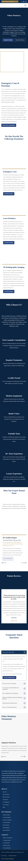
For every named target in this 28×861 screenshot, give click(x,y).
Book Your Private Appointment (8, 1)
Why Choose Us (6, 794)
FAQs (4, 807)
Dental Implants (6, 827)
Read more (14, 617)
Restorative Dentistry (7, 819)
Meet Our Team (6, 797)
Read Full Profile (8, 558)
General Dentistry (6, 822)
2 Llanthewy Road (7, 840)
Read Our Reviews (20, 40)
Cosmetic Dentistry (7, 817)
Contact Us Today (8, 40)
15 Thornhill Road (7, 848)
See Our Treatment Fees (9, 677)
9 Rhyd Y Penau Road (7, 837)
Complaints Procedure (12, 855)
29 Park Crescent (6, 845)
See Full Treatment (8, 193)
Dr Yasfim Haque (10, 538)
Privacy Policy (4, 855)
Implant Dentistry (8, 743)
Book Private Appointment (9, 125)
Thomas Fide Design (10, 858)
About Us (5, 791)
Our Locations (6, 804)
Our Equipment (6, 802)
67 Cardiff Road (6, 842)
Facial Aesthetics (6, 830)
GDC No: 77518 (17, 540)
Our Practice (5, 799)
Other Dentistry (6, 825)
